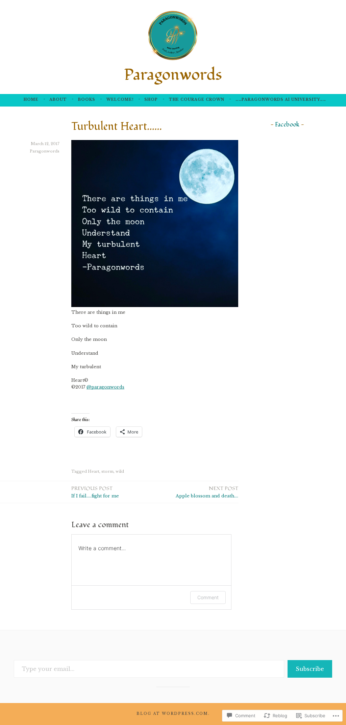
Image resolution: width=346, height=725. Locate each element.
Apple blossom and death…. (207, 491)
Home (31, 99)
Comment (208, 597)
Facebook (287, 124)
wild (120, 471)
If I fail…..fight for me (95, 491)
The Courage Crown (196, 99)
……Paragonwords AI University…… (281, 99)
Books (86, 99)
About (58, 99)
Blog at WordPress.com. (173, 713)
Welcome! (119, 99)
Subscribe (310, 668)
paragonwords (105, 387)
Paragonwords (173, 75)
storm (107, 471)
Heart (93, 471)
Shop (151, 99)
